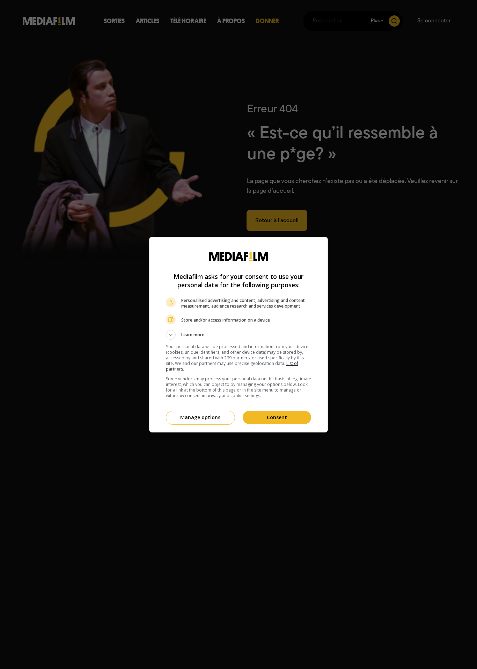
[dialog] (238, 334)
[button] (238, 335)
